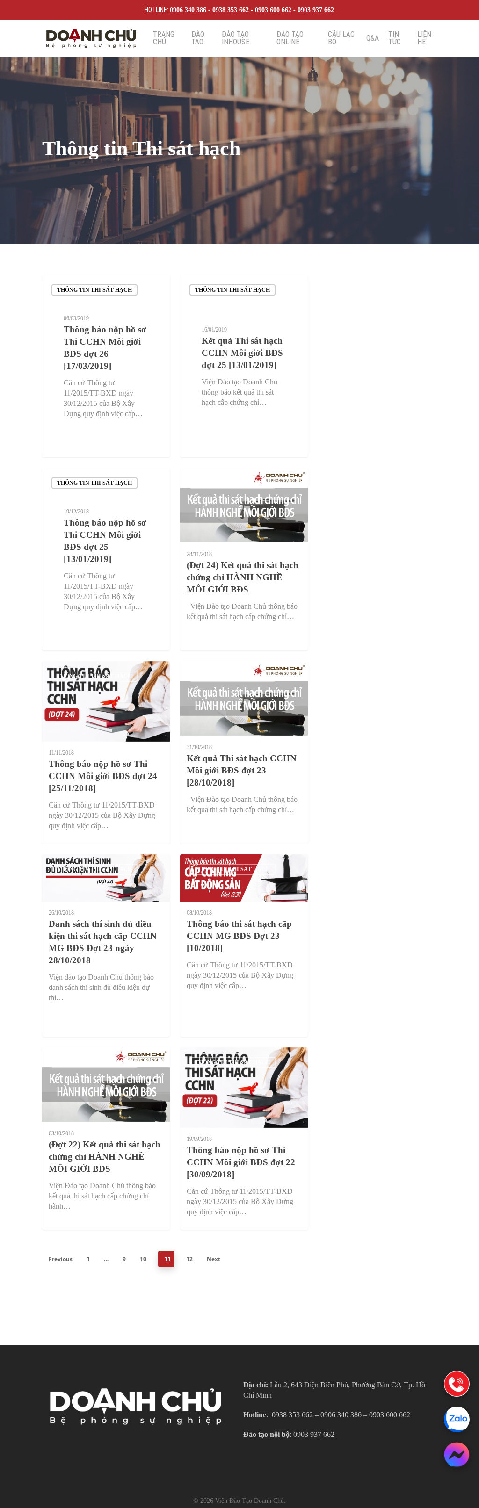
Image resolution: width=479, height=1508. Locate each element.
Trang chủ (163, 38)
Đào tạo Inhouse (235, 38)
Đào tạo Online (290, 38)
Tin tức (394, 38)
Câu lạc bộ (341, 38)
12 (189, 1259)
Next (213, 1259)
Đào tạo (197, 38)
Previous (60, 1259)
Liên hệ (424, 38)
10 (143, 1259)
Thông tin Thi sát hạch (94, 290)
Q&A (372, 38)
